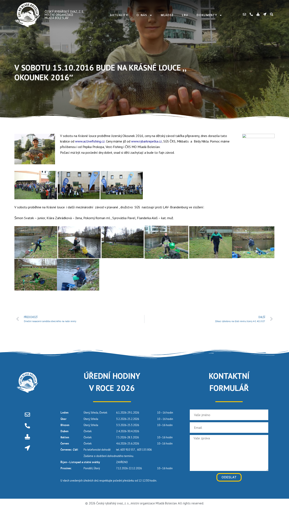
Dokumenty (207, 15)
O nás (141, 15)
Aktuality (119, 15)
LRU (185, 15)
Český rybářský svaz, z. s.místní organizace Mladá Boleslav (64, 15)
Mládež (167, 15)
